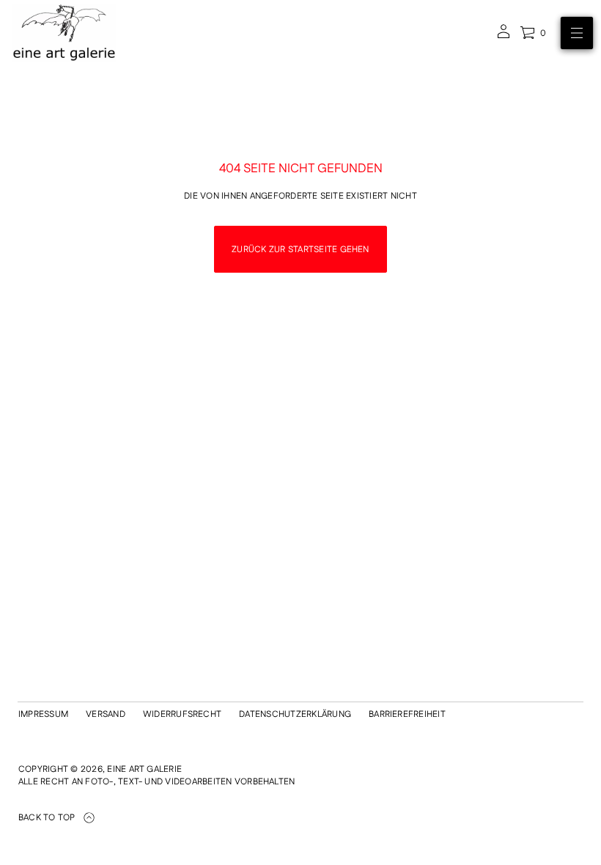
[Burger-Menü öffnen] (577, 33)
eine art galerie (144, 769)
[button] (532, 33)
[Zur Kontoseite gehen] (503, 36)
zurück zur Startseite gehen (300, 249)
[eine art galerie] (64, 33)
